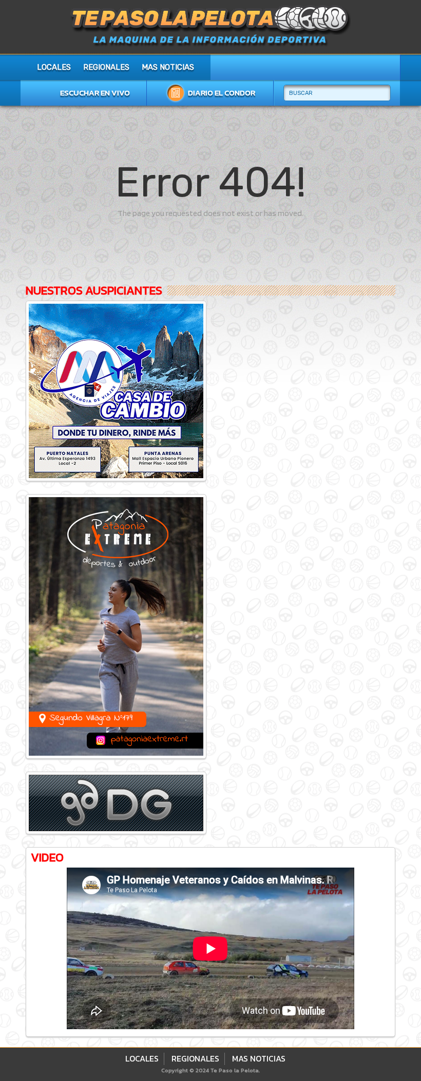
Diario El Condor (221, 93)
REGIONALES (106, 67)
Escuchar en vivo (95, 93)
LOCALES (54, 67)
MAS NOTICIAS (168, 67)
